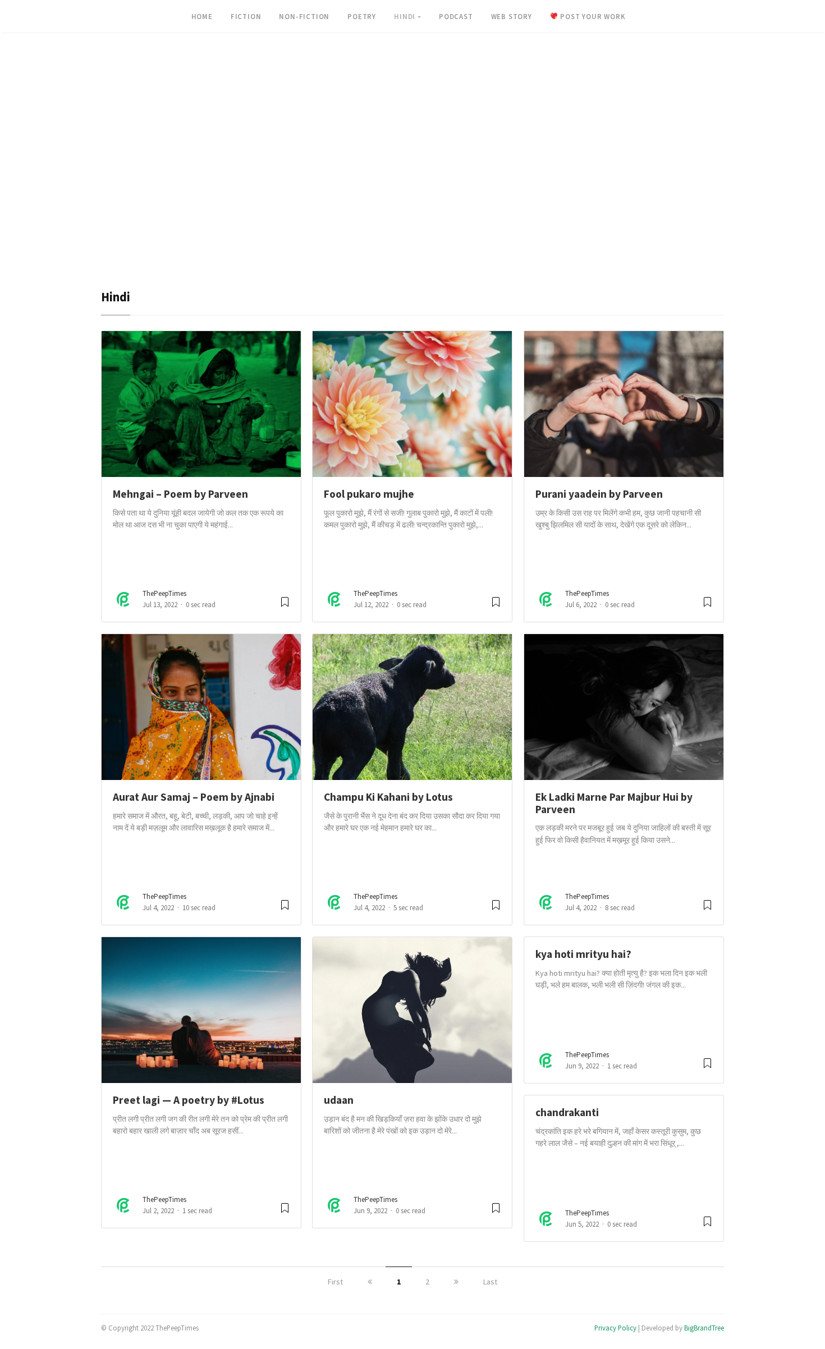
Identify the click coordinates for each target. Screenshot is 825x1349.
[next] (456, 1282)
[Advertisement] (412, 206)
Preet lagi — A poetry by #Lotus (188, 1100)
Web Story (511, 16)
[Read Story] (285, 606)
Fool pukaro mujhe (369, 494)
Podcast (456, 16)
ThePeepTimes (164, 593)
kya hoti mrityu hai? (583, 954)
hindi (404, 16)
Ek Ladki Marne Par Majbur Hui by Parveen (614, 802)
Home (202, 16)
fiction (246, 16)
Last (490, 1282)
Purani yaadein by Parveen (599, 494)
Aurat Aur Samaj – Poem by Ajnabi (193, 797)
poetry (361, 16)
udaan (339, 1100)
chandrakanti (567, 1112)
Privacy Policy (615, 1327)
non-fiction (304, 16)
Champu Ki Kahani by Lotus (388, 797)
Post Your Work (591, 16)
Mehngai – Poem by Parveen (180, 494)
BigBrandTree (704, 1327)
